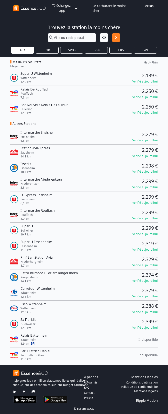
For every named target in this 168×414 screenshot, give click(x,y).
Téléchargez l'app (61, 8)
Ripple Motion (147, 400)
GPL (145, 50)
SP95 (72, 50)
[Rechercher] (116, 37)
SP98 (96, 50)
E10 (47, 50)
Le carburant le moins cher (109, 8)
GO (22, 50)
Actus (149, 5)
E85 (121, 50)
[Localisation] (104, 37)
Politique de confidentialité (139, 387)
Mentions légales (146, 391)
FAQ (87, 387)
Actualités (91, 382)
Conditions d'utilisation (142, 382)
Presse (88, 398)
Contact (89, 393)
